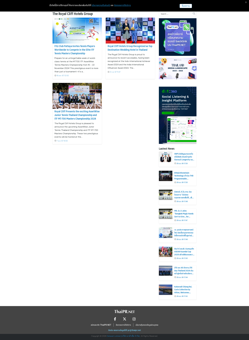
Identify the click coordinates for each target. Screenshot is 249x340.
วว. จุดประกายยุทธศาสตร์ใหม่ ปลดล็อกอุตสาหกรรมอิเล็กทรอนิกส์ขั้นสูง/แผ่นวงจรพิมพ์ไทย (183, 234)
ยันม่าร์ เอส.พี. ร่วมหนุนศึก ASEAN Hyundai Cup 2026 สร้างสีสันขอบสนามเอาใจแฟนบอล (184, 253)
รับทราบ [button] (186, 6)
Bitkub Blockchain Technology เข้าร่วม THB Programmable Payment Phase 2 (183, 177)
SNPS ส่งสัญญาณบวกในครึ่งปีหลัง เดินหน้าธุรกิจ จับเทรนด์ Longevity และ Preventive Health (183, 158)
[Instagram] (134, 319)
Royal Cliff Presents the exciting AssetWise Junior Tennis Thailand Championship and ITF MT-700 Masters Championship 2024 (77, 115)
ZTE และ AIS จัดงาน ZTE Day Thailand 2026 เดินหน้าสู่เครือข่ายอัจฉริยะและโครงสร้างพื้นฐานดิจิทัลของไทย (183, 273)
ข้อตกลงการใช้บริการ (122, 5)
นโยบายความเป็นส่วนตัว (101, 5)
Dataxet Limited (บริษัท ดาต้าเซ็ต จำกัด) (123, 336)
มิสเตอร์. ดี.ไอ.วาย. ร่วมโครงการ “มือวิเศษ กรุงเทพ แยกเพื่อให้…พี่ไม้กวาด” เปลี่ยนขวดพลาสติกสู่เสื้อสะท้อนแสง (183, 197)
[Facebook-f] (115, 319)
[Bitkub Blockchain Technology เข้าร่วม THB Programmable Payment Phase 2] (165, 176)
